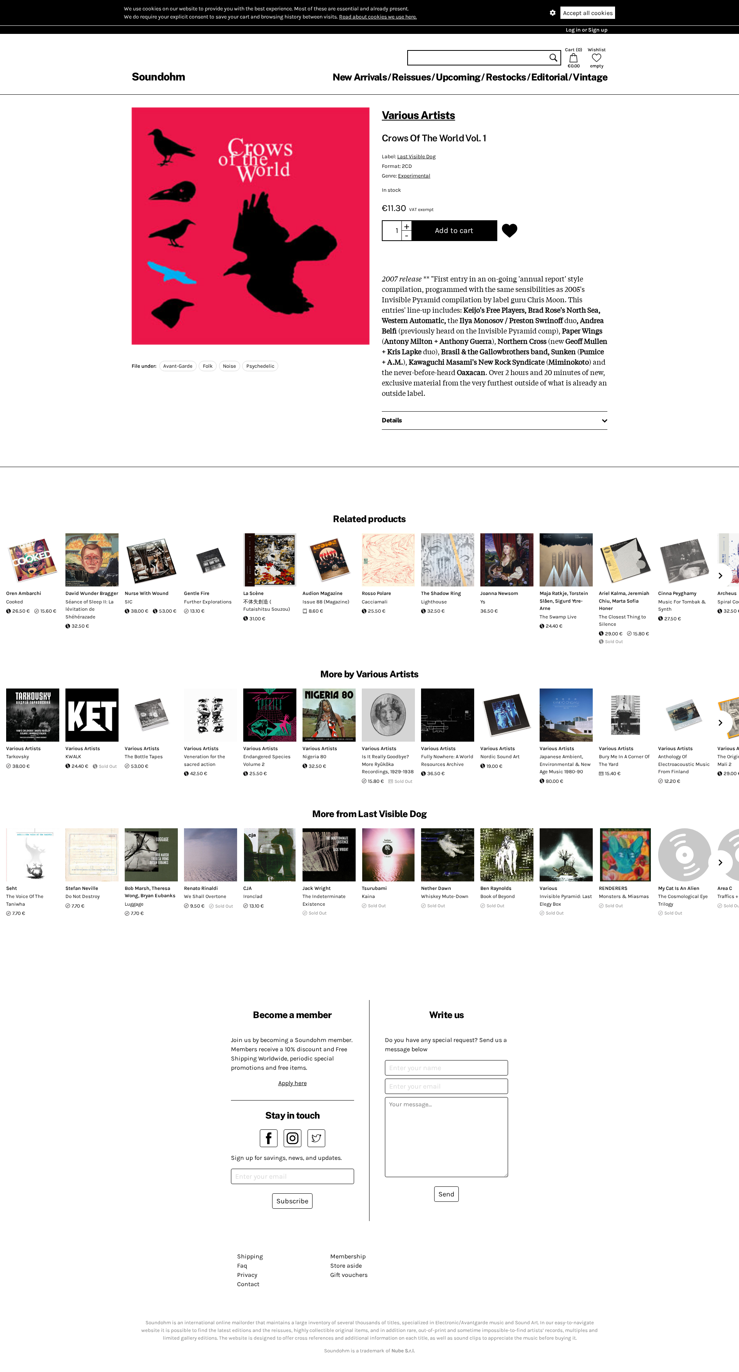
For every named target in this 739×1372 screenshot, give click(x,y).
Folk (208, 366)
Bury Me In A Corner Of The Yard (624, 760)
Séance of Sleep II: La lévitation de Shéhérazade (89, 609)
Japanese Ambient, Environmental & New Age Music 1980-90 (565, 764)
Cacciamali (375, 602)
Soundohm (158, 76)
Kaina (368, 896)
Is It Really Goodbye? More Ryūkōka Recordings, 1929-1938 (388, 764)
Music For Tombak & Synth (682, 605)
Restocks (506, 77)
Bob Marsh (137, 888)
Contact (248, 1284)
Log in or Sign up (586, 30)
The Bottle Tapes (144, 756)
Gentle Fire (196, 593)
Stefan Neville (81, 888)
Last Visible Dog (416, 156)
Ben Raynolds (496, 888)
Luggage (134, 904)
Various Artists (418, 115)
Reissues (411, 77)
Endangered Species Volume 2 (267, 760)
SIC (128, 602)
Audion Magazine (323, 593)
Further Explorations (208, 602)
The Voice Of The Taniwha (24, 900)
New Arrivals (360, 77)
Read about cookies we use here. (378, 16)
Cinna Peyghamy (677, 593)
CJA (247, 888)
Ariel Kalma (612, 593)
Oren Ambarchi (23, 593)
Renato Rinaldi (201, 888)
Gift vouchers (349, 1274)
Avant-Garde (177, 366)
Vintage (590, 77)
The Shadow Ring (441, 593)
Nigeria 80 (314, 756)
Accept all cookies (588, 13)
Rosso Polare (376, 593)
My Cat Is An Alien (678, 888)
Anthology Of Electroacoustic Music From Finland (684, 764)
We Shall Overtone (205, 896)
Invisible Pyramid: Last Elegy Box (566, 900)
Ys (482, 602)
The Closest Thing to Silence (622, 620)
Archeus (727, 593)
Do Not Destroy (82, 896)
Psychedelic (260, 366)
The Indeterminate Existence (324, 900)
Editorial (549, 77)
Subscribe (292, 1201)
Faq (242, 1265)
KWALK (73, 756)
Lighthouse (434, 602)
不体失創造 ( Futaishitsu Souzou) (266, 605)
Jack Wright (317, 888)
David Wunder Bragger (91, 593)
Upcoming (458, 77)
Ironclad (252, 896)
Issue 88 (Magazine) (326, 602)
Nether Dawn (436, 888)
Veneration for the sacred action (204, 760)
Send (446, 1194)
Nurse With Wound (147, 593)
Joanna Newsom (499, 593)
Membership (348, 1256)
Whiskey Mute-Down (444, 896)
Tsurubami (374, 888)
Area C (724, 888)
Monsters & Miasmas (624, 896)
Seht (11, 888)
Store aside (346, 1265)
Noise (229, 366)
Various (548, 888)
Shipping (250, 1256)
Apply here (292, 1083)
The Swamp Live (558, 617)
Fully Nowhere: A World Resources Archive (447, 760)
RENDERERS (613, 888)
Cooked (14, 602)
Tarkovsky (17, 756)
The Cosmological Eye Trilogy (683, 900)
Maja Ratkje (553, 593)
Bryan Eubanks (158, 895)
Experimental (414, 176)
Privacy (247, 1274)
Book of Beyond (497, 896)
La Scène (253, 593)
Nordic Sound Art (500, 756)
